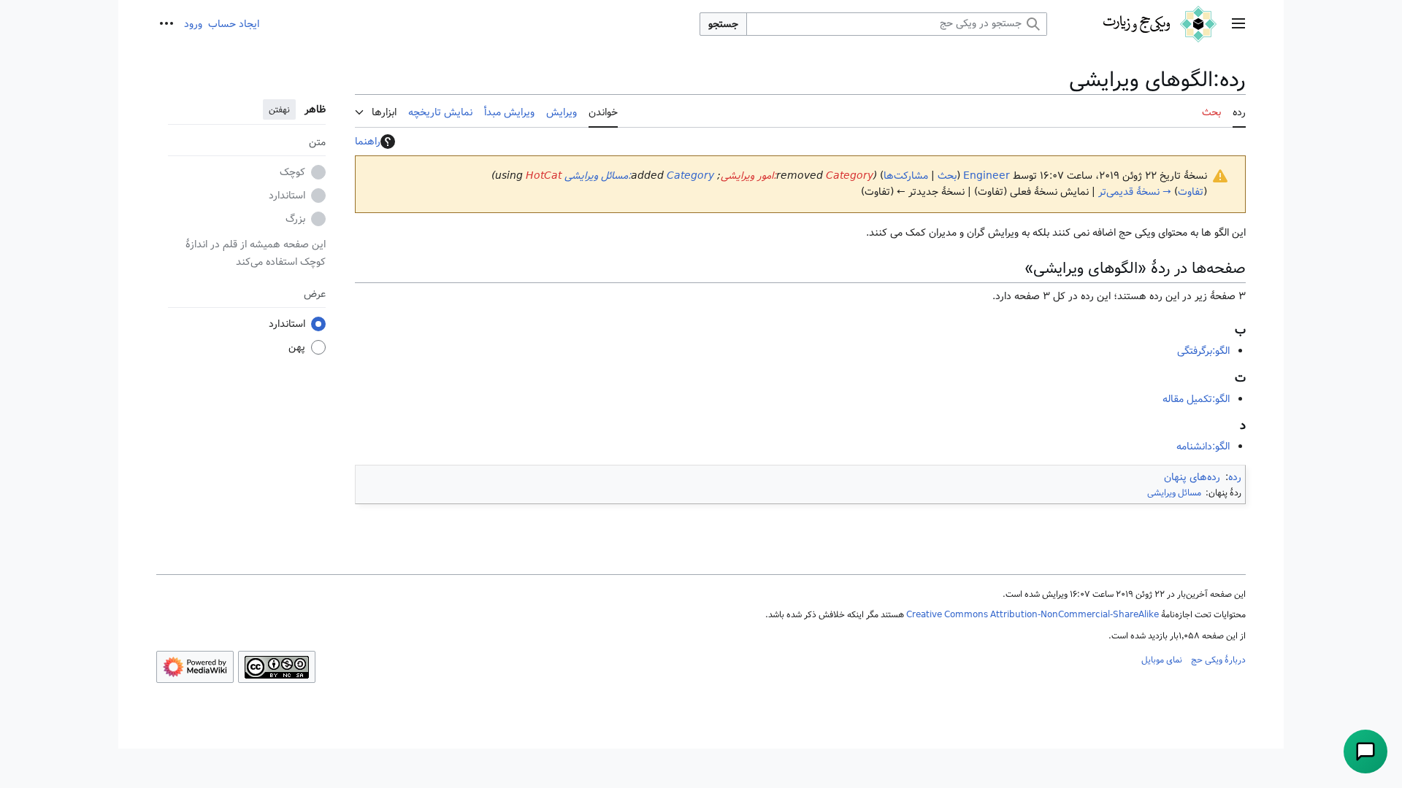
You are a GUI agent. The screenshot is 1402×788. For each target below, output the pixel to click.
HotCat (544, 176)
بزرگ (295, 219)
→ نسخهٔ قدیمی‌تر (1134, 192)
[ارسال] (1365, 751)
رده (1234, 477)
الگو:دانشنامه (1203, 446)
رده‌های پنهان (1192, 477)
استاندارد (287, 195)
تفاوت (1190, 192)
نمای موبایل (1161, 659)
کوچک (292, 172)
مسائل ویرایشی (1174, 493)
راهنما (367, 142)
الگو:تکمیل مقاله (1196, 399)
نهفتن (279, 109)
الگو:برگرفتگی (1203, 351)
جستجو (723, 24)
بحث (947, 176)
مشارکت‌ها (906, 176)
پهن (296, 347)
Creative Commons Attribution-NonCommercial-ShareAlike (1032, 614)
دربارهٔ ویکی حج (1218, 659)
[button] (1238, 24)
